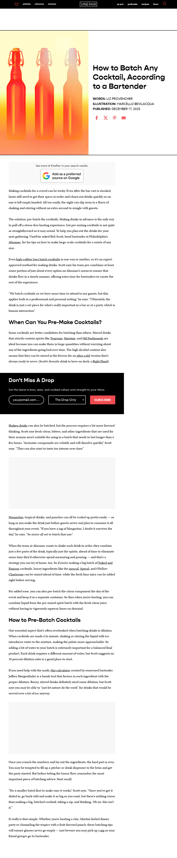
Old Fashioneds (92, 338)
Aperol (84, 569)
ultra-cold (83, 356)
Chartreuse (16, 574)
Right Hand (100, 361)
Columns (39, 3)
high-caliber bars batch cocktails (38, 259)
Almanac (15, 242)
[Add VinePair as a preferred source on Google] (61, 176)
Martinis (69, 338)
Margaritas (16, 517)
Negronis (56, 338)
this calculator (60, 670)
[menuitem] (17, 4)
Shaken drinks (18, 426)
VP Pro (120, 4)
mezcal (74, 569)
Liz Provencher (119, 99)
